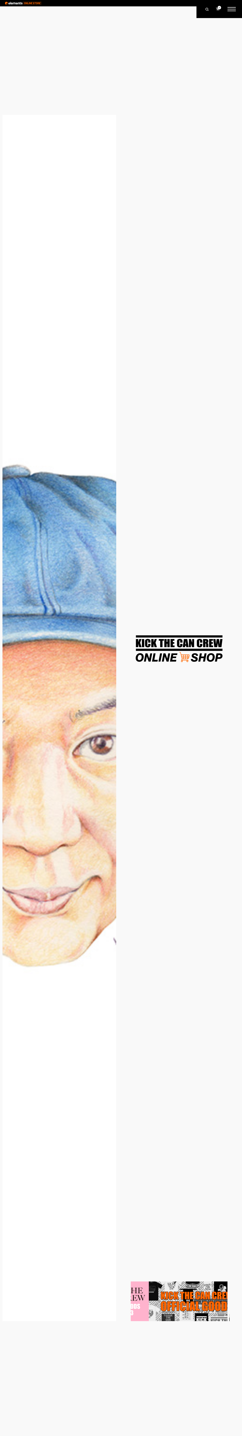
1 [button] (229, 1316)
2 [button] (229, 1319)
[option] (179, 1301)
